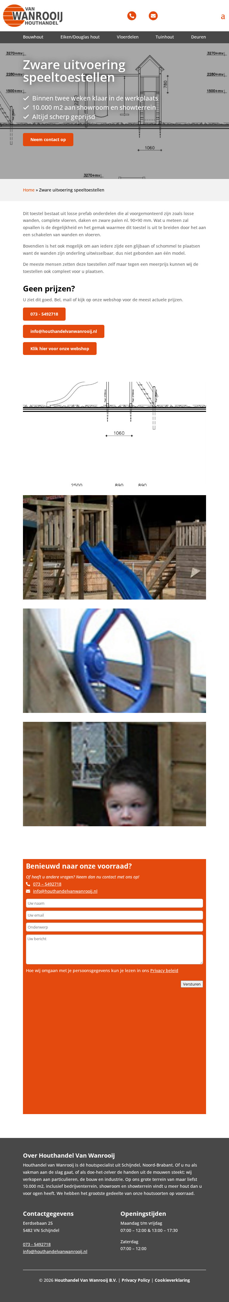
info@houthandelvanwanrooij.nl (63, 331)
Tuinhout (165, 37)
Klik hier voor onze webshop (59, 348)
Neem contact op (48, 139)
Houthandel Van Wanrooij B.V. (86, 1280)
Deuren (198, 37)
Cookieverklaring (172, 1280)
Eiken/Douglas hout (80, 37)
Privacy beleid (164, 970)
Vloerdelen (128, 37)
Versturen (192, 984)
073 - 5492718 (44, 314)
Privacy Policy (136, 1280)
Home (29, 190)
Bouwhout (33, 37)
